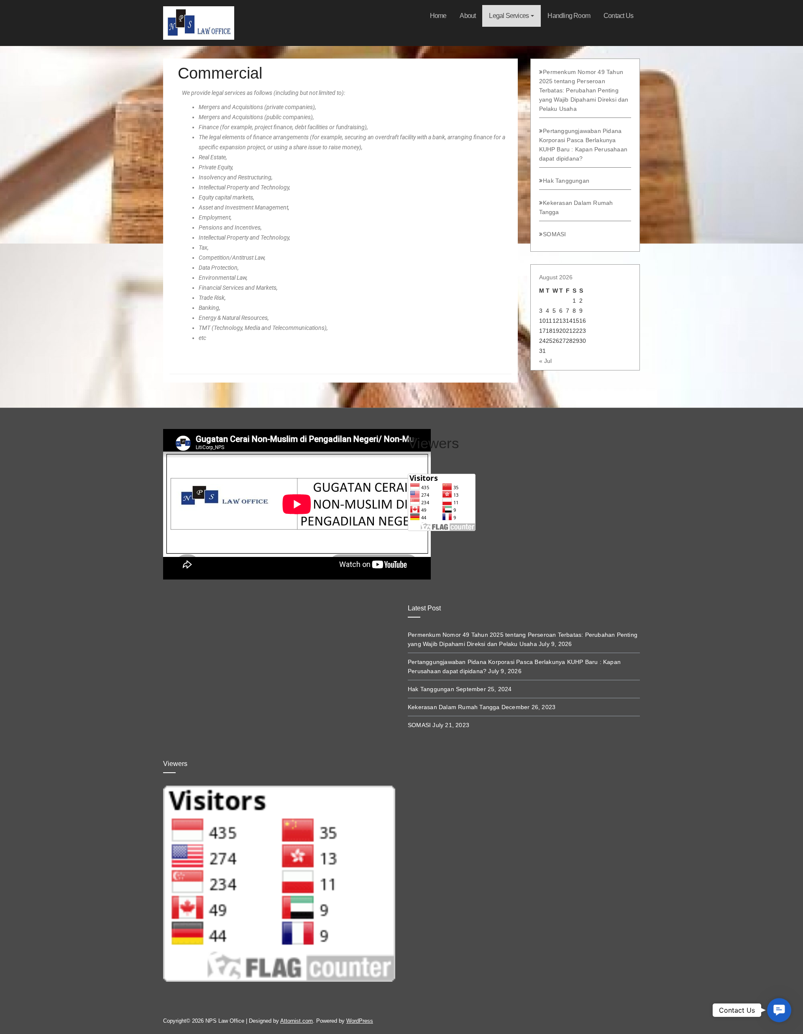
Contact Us (618, 15)
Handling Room (568, 15)
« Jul (545, 360)
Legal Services (509, 15)
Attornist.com (296, 1021)
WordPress (359, 1021)
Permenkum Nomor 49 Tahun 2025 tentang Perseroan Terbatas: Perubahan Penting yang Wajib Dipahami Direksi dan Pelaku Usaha (584, 90)
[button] (779, 1010)
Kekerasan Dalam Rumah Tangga (454, 707)
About (468, 15)
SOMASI (554, 234)
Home (438, 15)
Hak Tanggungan (566, 180)
